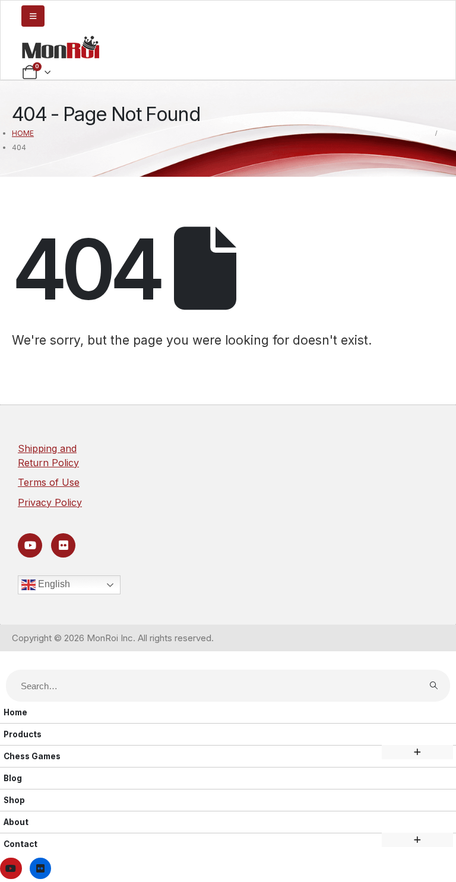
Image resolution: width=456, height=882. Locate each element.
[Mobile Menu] (33, 16)
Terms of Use (49, 482)
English (53, 584)
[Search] (433, 685)
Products (23, 734)
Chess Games (32, 756)
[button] (7, 662)
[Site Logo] (60, 47)
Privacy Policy (50, 502)
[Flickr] (63, 545)
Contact (20, 844)
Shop (14, 800)
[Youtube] (30, 545)
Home (15, 712)
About (16, 822)
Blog (13, 778)
